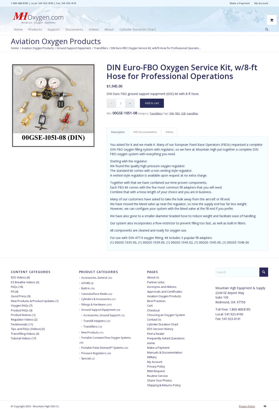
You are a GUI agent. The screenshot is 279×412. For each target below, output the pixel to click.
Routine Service (157, 376)
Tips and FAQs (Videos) (26, 329)
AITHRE (85, 283)
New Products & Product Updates (33, 301)
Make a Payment (240, 3)
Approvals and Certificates (164, 292)
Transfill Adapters (94, 321)
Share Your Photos (159, 380)
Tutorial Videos (21, 338)
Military (152, 357)
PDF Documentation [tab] (145, 132)
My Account (261, 3)
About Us (153, 277)
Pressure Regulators (93, 353)
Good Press (19, 296)
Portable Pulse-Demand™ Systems (102, 348)
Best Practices (156, 301)
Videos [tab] (169, 132)
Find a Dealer (156, 334)
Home (151, 343)
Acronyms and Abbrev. (162, 287)
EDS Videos (18, 277)
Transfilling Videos (23, 334)
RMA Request (156, 371)
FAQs (14, 287)
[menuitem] (240, 3)
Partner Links (156, 282)
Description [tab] (118, 132)
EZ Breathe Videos (23, 282)
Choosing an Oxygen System (166, 315)
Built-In (85, 288)
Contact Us (154, 319)
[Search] (265, 29)
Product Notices (21, 315)
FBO (177, 113)
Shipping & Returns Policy (164, 385)
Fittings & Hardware (93, 304)
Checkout (153, 310)
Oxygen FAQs (20, 305)
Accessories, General (94, 278)
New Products (90, 332)
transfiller (192, 113)
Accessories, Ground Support (101, 315)
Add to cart (152, 103)
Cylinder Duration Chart (162, 324)
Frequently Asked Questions (166, 338)
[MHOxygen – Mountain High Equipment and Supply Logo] (38, 15)
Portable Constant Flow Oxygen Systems (106, 338)
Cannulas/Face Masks (94, 294)
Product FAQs (20, 310)
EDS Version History (160, 329)
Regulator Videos (22, 319)
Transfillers (156, 113)
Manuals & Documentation (164, 352)
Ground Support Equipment (98, 310)
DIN (172, 113)
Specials (86, 358)
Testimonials (19, 324)
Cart (150, 305)
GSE (183, 113)
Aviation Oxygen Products (56, 41)
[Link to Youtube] (265, 406)
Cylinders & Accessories (96, 299)
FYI (12, 292)
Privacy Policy (156, 366)
